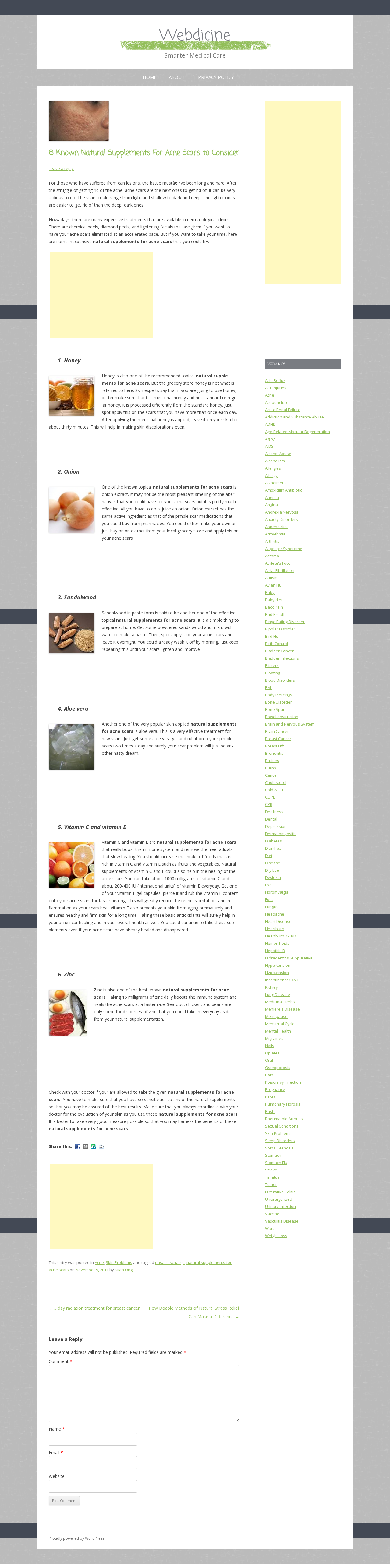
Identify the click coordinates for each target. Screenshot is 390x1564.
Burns (270, 768)
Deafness (274, 811)
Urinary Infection (280, 1206)
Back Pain (274, 607)
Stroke (271, 1170)
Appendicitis (276, 526)
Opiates (272, 1053)
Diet (268, 855)
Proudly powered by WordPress (76, 1538)
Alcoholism (275, 461)
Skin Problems (119, 1262)
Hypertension (277, 965)
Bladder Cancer (279, 651)
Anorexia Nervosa (282, 512)
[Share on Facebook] (77, 1146)
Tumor (271, 1184)
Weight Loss (276, 1235)
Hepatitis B (275, 950)
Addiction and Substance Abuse (294, 417)
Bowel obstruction (281, 716)
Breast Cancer (278, 738)
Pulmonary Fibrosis (282, 1104)
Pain (269, 1075)
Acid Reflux (275, 380)
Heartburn (274, 928)
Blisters (272, 665)
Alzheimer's (276, 482)
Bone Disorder (278, 702)
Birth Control (276, 643)
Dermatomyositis (280, 833)
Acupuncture (277, 402)
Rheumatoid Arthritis (284, 1118)
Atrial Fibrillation (279, 570)
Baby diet (273, 599)
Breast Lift (274, 746)
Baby (270, 592)
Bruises (272, 760)
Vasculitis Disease (282, 1221)
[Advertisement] (101, 295)
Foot (269, 899)
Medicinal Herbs (280, 1001)
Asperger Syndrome (283, 548)
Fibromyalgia (277, 892)
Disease (272, 863)
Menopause (276, 1016)
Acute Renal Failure (282, 409)
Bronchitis (274, 753)
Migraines (274, 1038)
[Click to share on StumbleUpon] (93, 1146)
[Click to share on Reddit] (101, 1146)
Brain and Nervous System (289, 724)
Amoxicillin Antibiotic (283, 490)
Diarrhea (273, 848)
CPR (268, 804)
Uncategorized (278, 1199)
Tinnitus (272, 1177)
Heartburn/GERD (280, 936)
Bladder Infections (282, 658)
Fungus (271, 906)
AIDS (269, 446)
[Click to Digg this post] (85, 1146)
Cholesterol (275, 782)
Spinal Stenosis (279, 1148)
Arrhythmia (275, 534)
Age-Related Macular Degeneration (297, 431)
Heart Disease (278, 921)
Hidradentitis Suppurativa (289, 958)
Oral (269, 1060)
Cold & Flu (274, 790)
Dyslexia (273, 877)
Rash (270, 1111)
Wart (269, 1228)
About (177, 77)
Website (57, 1476)
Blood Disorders (280, 680)
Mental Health (278, 1031)
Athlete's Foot (277, 563)
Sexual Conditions (282, 1126)
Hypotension (277, 972)
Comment (60, 1361)
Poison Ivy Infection (283, 1082)
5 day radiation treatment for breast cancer (94, 1308)
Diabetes (273, 841)
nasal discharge (170, 1262)
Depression (276, 826)
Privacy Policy (216, 77)
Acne (99, 1262)
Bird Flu (271, 636)
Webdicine (195, 35)
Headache (274, 914)
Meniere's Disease (282, 1009)
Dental (271, 819)
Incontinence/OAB (281, 980)
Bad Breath (275, 614)
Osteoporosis (277, 1067)
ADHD (270, 424)
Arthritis (272, 541)
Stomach (273, 1155)
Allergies (273, 468)
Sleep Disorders (280, 1140)
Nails (269, 1045)
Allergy (271, 475)
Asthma (272, 556)
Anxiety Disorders (281, 519)
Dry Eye (272, 870)
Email (56, 1452)
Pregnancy (275, 1089)
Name (57, 1429)
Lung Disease (277, 994)
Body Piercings (278, 694)
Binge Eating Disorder (285, 621)
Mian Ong (124, 1270)
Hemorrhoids (277, 943)
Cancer (271, 775)
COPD (270, 797)
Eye (268, 885)
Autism (271, 578)
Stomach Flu (276, 1162)
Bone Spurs (276, 709)
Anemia (272, 497)
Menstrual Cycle (280, 1023)
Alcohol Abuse (278, 453)
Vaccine (272, 1213)
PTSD (270, 1097)
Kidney (271, 987)
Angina (271, 504)
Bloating (272, 673)
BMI (268, 687)
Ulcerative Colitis (280, 1192)
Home (150, 77)
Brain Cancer (277, 731)
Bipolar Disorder (280, 629)
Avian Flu (273, 585)
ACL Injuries (275, 387)
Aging (270, 439)
